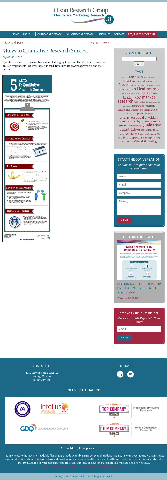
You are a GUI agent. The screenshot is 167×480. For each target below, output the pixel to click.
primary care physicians (133, 121)
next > (105, 42)
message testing (154, 102)
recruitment (132, 133)
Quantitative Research (81, 34)
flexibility (143, 85)
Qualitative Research (50, 34)
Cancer (124, 77)
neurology (150, 106)
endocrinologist (148, 81)
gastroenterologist (153, 85)
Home (15, 34)
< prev (94, 42)
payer (150, 114)
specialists (138, 137)
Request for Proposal (141, 34)
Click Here (100, 448)
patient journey (131, 114)
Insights (104, 34)
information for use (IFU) (130, 94)
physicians (151, 117)
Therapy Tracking (152, 138)
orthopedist (145, 110)
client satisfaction (149, 77)
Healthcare (146, 89)
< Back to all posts (12, 42)
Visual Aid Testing (146, 141)
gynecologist (125, 89)
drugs (138, 81)
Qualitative (151, 125)
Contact (119, 34)
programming (135, 126)
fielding (136, 85)
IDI (158, 89)
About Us (28, 34)
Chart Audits (135, 77)
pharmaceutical (132, 117)
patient (155, 109)
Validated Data (128, 141)
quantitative (130, 129)
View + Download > (128, 297)
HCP (134, 89)
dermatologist (128, 81)
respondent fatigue (146, 134)
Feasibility (125, 85)
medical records (141, 102)
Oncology (134, 110)
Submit (124, 220)
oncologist (124, 109)
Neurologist (138, 105)
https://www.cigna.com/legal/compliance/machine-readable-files (83, 466)
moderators (127, 106)
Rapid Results (147, 130)
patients (142, 113)
